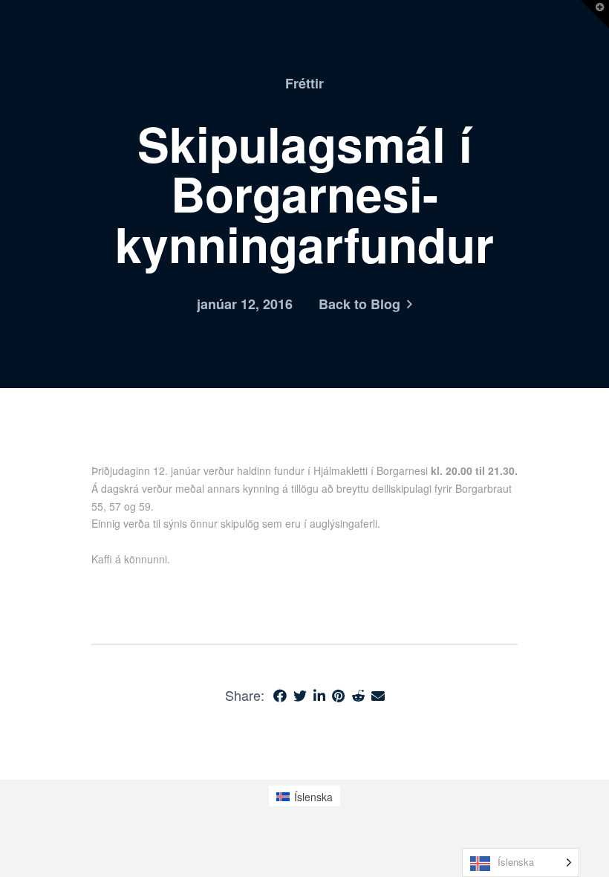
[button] (595, 14)
